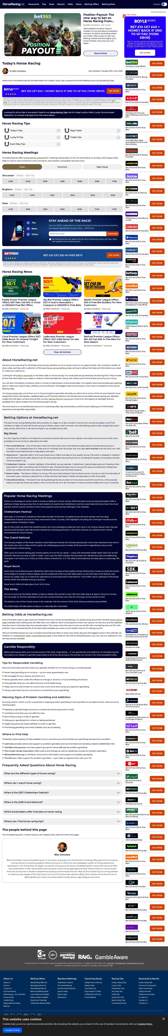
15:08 (45, 181)
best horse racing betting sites (57, 368)
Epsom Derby (63, 991)
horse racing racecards (35, 158)
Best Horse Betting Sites (39, 991)
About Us (6, 982)
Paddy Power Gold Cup (93, 982)
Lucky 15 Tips (116, 985)
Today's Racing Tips (119, 982)
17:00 (97, 209)
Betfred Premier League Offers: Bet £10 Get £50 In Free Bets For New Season (102, 339)
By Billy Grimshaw (91, 25)
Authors (6, 985)
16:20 (93, 195)
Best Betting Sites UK (38, 985)
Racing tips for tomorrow (61, 399)
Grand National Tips (119, 1003)
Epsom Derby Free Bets (39, 997)
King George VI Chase (93, 991)
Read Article (100, 53)
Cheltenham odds (22, 636)
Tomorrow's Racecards (147, 985)
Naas (5, 203)
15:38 (62, 181)
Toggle (164, 4)
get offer (157, 63)
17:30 (114, 209)
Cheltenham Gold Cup (93, 994)
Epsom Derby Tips (118, 1000)
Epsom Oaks (62, 994)
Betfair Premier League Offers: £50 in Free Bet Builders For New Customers (103, 302)
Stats (51, 4)
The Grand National (65, 985)
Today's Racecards (145, 982)
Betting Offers (91, 4)
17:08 (114, 181)
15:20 (52, 195)
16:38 (97, 181)
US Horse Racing (9, 991)
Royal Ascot (62, 997)
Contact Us (7, 988)
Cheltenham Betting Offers (40, 1003)
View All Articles (62, 352)
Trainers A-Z (143, 1003)
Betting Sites (108, 4)
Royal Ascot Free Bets (39, 1000)
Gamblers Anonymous (135, 963)
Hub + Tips (30, 175)
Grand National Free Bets (40, 994)
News (79, 4)
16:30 (80, 209)
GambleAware (120, 963)
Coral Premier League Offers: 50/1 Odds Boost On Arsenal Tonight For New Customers (21, 339)
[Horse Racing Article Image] (42, 34)
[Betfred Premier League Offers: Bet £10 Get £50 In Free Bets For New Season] (103, 323)
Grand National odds (41, 636)
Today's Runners (145, 991)
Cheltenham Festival (65, 982)
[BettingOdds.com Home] (13, 4)
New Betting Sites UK (38, 988)
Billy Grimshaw (19, 71)
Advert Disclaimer (158, 12)
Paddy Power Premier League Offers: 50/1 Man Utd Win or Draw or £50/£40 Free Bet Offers (21, 302)
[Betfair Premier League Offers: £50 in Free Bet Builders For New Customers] (103, 286)
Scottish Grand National (66, 988)
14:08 (10, 181)
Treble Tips (116, 994)
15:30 (45, 209)
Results (61, 4)
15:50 (72, 195)
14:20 (12, 195)
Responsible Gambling (11, 1003)
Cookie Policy (8, 1000)
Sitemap (6, 1006)
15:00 (28, 209)
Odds (70, 4)
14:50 (32, 195)
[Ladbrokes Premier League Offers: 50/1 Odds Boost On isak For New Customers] (62, 323)
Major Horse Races (146, 988)
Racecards (33, 4)
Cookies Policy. (145, 1024)
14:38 (28, 181)
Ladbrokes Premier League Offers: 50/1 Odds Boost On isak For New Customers (61, 339)
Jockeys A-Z (143, 1000)
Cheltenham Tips (118, 988)
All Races (19, 175)
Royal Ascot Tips (118, 997)
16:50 (113, 195)
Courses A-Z (143, 997)
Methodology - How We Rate (14, 994)
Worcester (8, 175)
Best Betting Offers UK (39, 982)
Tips (44, 4)
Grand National (90, 997)
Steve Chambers (94, 346)
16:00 (62, 209)
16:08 (80, 181)
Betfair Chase (89, 985)
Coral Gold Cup (90, 988)
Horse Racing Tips (58, 112)
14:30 (10, 209)
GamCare (110, 963)
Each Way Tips (117, 991)
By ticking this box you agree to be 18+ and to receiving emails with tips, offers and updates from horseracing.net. (84, 240)
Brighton (7, 189)
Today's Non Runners (146, 994)
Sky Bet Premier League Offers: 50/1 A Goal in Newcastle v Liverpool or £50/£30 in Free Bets (62, 302)
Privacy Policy (8, 997)
